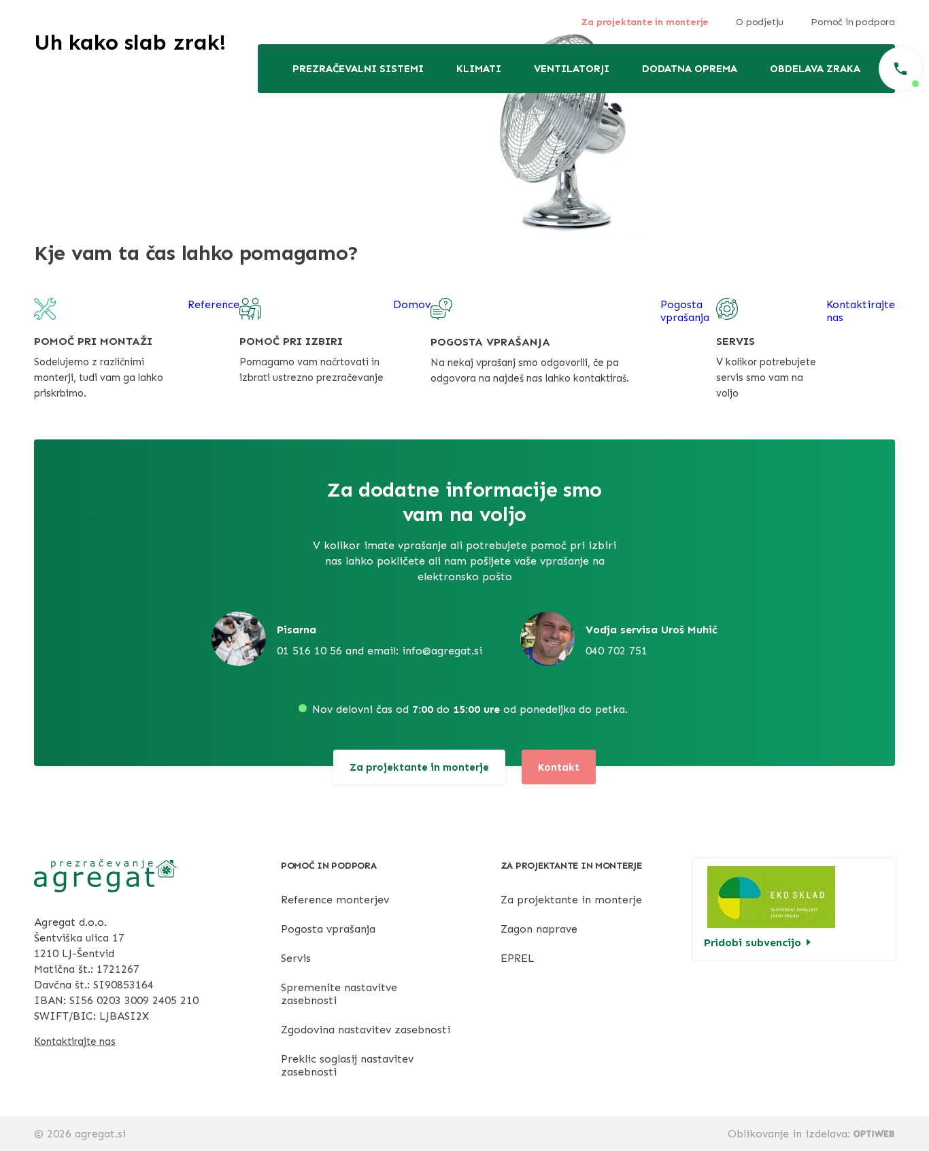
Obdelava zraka (815, 69)
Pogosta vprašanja (328, 928)
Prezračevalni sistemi (358, 69)
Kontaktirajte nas (75, 1041)
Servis (296, 958)
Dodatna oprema (689, 69)
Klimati (478, 69)
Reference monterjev (335, 899)
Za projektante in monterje (645, 22)
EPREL (518, 958)
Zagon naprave (539, 928)
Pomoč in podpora (853, 22)
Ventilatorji (571, 69)
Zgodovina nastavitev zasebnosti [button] (365, 1029)
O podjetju (759, 22)
